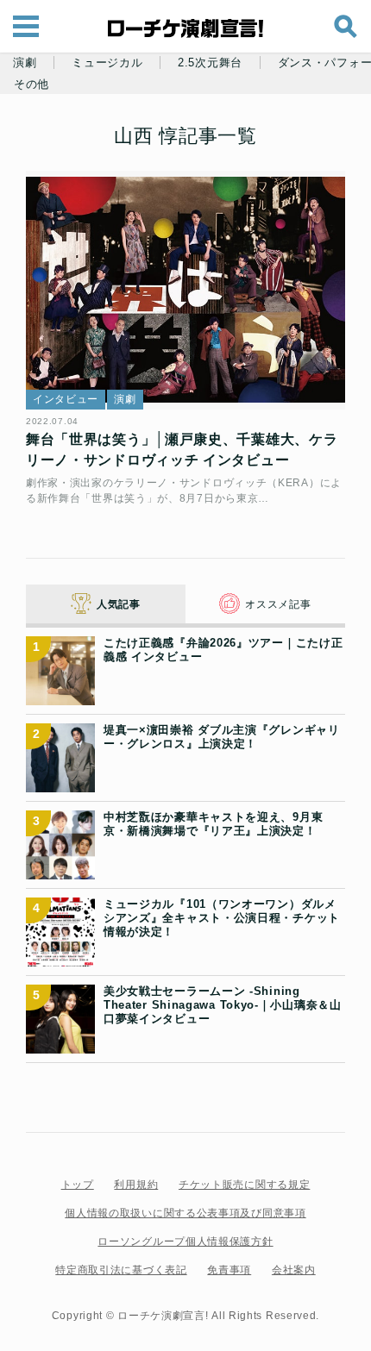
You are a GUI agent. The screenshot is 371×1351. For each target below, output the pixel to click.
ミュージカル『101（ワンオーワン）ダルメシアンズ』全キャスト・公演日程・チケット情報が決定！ (222, 918)
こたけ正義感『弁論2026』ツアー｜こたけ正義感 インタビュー (223, 649)
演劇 (24, 63)
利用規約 (136, 1185)
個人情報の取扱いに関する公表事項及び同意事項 (185, 1213)
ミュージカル (107, 63)
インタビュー (65, 399)
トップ (77, 1185)
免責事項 (229, 1270)
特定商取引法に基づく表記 (120, 1270)
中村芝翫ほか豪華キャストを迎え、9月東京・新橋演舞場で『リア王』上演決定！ (213, 823)
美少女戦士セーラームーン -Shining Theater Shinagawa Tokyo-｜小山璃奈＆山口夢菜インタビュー (223, 1005)
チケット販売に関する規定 (244, 1185)
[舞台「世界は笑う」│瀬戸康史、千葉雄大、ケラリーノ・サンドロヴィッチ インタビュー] (185, 290)
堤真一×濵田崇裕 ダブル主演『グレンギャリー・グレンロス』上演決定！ (222, 736)
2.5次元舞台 (210, 63)
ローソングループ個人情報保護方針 (185, 1241)
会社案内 (294, 1270)
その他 (31, 84)
